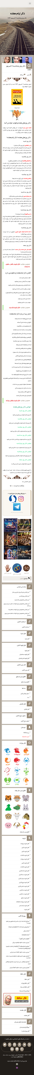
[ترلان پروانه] (17, 60)
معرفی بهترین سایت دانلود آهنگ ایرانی (19, 967)
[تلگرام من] (24, 1044)
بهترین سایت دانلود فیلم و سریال (20, 942)
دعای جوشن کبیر (25, 693)
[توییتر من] (5, 1044)
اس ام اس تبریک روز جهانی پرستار (20, 592)
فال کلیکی (26, 709)
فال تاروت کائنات (24, 855)
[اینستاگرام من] (14, 1044)
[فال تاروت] (24, 525)
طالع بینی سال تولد (24, 831)
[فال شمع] (10, 539)
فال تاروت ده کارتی (24, 894)
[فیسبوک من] (19, 1044)
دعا (13, 485)
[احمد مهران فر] (27, 60)
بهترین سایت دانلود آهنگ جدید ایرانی (19, 952)
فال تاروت (26, 909)
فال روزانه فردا (25, 1031)
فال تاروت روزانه (25, 843)
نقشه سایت (10, 1061)
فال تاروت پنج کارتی (24, 882)
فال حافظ (27, 979)
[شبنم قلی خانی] (7, 60)
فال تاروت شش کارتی (23, 886)
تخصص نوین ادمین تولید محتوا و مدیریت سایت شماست (18, 956)
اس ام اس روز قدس (24, 596)
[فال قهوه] (24, 539)
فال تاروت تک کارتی (24, 870)
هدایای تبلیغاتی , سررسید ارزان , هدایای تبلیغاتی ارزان (18, 962)
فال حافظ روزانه (25, 983)
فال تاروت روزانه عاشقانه (22, 901)
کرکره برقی (26, 930)
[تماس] (10, 1044)
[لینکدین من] (12, 1049)
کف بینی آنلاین (25, 670)
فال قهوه (27, 650)
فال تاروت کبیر (25, 847)
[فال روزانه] (10, 525)
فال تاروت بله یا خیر (24, 905)
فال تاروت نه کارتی (24, 890)
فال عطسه (26, 1015)
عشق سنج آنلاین (25, 720)
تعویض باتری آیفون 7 (24, 938)
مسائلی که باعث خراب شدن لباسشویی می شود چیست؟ (18, 922)
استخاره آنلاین (25, 627)
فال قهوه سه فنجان (24, 654)
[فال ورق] (10, 553)
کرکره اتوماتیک (25, 934)
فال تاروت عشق (25, 897)
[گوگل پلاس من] (22, 1049)
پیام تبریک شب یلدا (24, 990)
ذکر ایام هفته (17, 13)
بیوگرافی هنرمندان (24, 1027)
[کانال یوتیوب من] (17, 1049)
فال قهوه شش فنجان (24, 658)
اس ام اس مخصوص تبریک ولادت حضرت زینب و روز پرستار (17, 604)
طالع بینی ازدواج (25, 681)
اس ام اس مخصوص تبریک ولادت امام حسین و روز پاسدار (18, 614)
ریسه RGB (26, 732)
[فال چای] (24, 553)
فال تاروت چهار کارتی (24, 878)
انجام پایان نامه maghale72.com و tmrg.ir (18, 927)
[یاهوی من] (29, 1044)
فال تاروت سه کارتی (24, 874)
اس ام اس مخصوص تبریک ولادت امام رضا (18, 609)
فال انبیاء (27, 638)
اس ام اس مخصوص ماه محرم (22, 599)
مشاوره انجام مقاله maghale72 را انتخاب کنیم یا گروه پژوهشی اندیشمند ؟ (18, 947)
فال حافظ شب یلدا (24, 987)
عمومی (21, 578)
